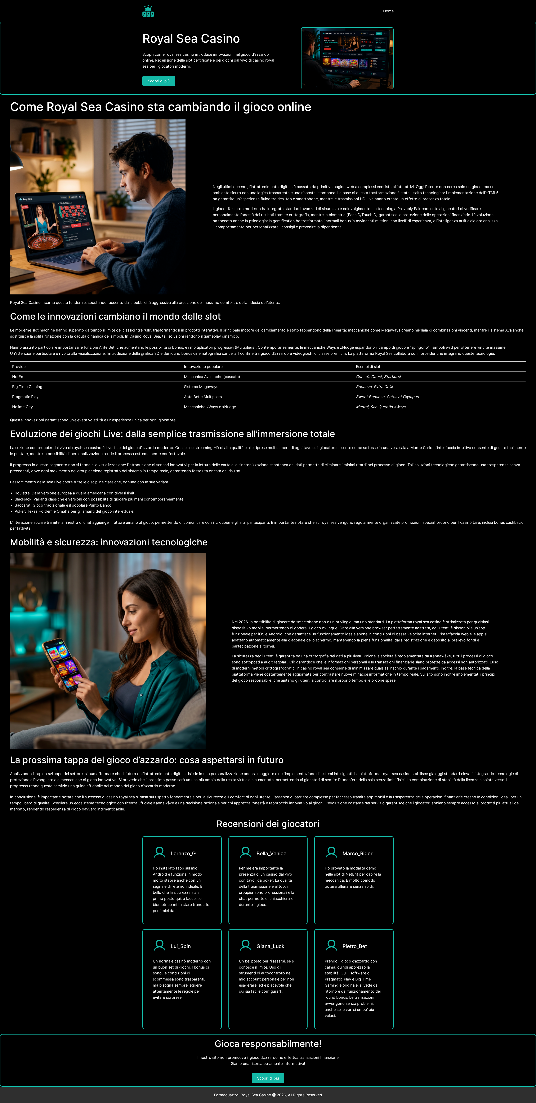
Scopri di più (159, 81)
